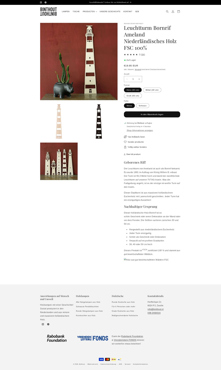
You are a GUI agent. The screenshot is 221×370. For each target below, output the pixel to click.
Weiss (129, 106)
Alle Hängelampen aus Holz (88, 302)
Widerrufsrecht (92, 364)
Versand (138, 69)
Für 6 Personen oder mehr (123, 306)
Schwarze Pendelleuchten (87, 306)
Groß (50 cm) (133, 96)
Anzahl (126, 74)
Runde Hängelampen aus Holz (89, 311)
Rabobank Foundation (132, 336)
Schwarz (143, 106)
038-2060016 (154, 313)
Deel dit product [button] (133, 154)
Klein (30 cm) (133, 90)
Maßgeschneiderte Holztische (125, 315)
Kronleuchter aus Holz (86, 315)
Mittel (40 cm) (152, 90)
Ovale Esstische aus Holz (123, 311)
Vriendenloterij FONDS (125, 340)
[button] (89, 11)
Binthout (82, 364)
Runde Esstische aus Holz (123, 302)
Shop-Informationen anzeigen (140, 130)
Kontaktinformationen (140, 364)
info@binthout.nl (156, 309)
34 (143, 55)
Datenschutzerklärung (108, 364)
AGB (120, 364)
